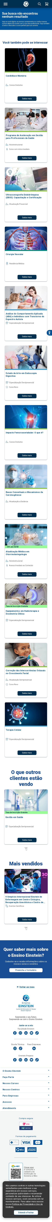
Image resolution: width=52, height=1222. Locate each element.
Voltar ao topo (26, 987)
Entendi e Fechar (26, 1212)
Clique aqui (29, 1167)
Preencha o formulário (25, 970)
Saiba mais (27, 98)
